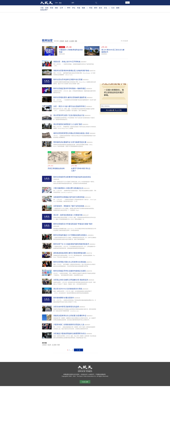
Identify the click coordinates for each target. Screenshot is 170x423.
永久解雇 (71, 41)
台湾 (61, 8)
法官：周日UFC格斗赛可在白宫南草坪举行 (69, 106)
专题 (78, 8)
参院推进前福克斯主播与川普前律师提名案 (69, 253)
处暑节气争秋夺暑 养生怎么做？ (80, 170)
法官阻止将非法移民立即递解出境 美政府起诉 (70, 280)
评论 (73, 8)
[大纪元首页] (46, 3)
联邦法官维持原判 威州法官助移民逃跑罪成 (69, 97)
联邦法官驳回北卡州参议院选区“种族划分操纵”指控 (72, 224)
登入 (127, 2)
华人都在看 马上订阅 (114, 110)
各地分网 (43, 10)
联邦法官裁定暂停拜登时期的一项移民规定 (69, 88)
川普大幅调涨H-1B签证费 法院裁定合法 (68, 188)
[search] (84, 2)
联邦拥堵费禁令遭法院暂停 (63, 298)
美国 (46, 8)
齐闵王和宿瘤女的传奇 (56, 168)
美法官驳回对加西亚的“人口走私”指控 (67, 124)
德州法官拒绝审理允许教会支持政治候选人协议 (71, 133)
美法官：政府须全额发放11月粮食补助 (68, 215)
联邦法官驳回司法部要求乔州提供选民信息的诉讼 (72, 177)
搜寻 (96, 2)
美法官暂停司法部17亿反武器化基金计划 (68, 115)
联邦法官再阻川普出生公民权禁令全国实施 (69, 262)
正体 (56, 3)
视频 (83, 8)
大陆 (41, 8)
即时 (68, 8)
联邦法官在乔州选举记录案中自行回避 (67, 79)
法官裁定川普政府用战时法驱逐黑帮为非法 (69, 333)
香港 (51, 8)
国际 (56, 8)
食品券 (66, 41)
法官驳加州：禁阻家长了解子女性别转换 (68, 206)
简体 (60, 3)
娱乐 (100, 8)
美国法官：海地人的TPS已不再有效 (66, 62)
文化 (105, 8)
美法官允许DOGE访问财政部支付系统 (67, 289)
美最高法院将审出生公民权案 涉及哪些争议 (69, 316)
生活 (112, 8)
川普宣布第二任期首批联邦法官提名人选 (68, 324)
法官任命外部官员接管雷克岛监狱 (66, 307)
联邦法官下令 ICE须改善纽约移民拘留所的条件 (71, 244)
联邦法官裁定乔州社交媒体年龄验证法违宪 (69, 271)
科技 (90, 8)
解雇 (76, 41)
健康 (117, 8)
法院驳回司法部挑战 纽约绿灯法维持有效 (69, 197)
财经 (95, 8)
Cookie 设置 (85, 382)
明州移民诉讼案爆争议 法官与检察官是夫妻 (69, 142)
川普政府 (61, 41)
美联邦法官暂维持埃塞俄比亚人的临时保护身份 (71, 70)
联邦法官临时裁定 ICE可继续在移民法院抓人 (70, 235)
